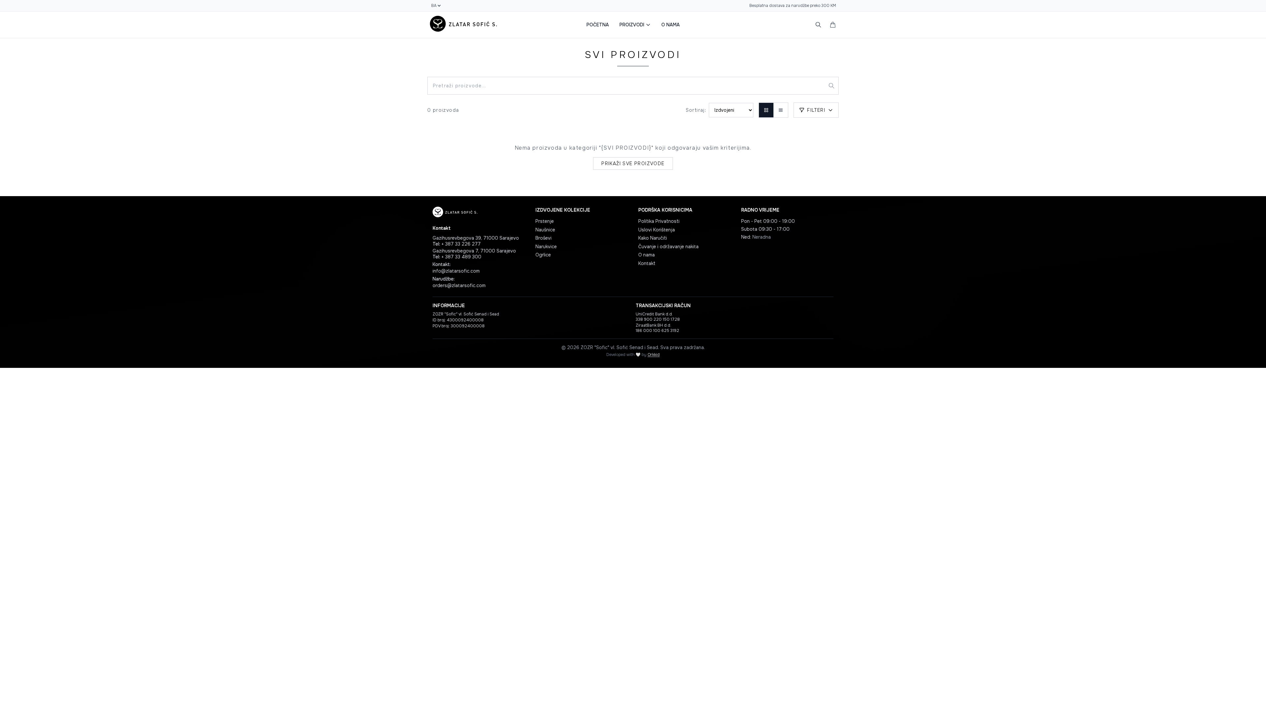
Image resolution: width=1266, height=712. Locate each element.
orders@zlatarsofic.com (459, 285)
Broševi (543, 238)
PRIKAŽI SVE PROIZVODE (632, 163)
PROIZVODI (631, 25)
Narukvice (546, 247)
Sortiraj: (696, 110)
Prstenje (544, 221)
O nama (646, 255)
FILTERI (816, 110)
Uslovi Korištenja (656, 230)
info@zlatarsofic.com (456, 271)
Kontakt (646, 263)
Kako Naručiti (652, 238)
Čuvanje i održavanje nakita (668, 247)
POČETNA (598, 25)
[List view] (780, 110)
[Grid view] (766, 110)
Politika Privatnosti (658, 221)
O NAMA (670, 25)
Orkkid (654, 354)
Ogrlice (543, 255)
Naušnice (545, 230)
